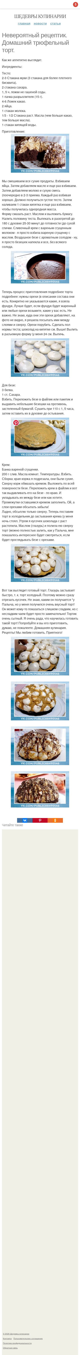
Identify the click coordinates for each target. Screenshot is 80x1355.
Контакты (7, 1338)
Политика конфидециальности (17, 1343)
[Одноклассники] (55, 820)
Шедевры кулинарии (40, 16)
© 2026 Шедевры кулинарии (16, 1333)
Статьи (55, 23)
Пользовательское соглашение (28, 1338)
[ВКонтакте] (24, 820)
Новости (40, 23)
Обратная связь (10, 1347)
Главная (24, 23)
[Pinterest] (40, 820)
